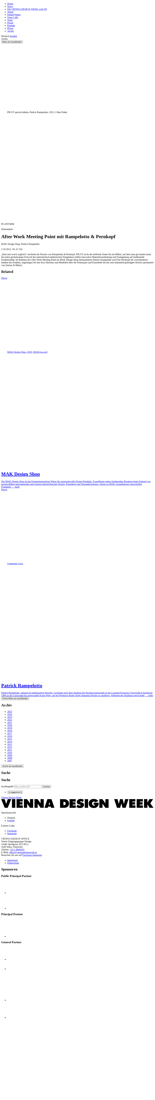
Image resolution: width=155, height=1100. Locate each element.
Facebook (27, 855)
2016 (9, 736)
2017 (9, 733)
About (10, 12)
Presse (10, 23)
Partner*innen (14, 14)
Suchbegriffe (7, 786)
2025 (9, 711)
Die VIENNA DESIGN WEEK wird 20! (27, 9)
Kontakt (11, 25)
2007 (9, 760)
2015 (9, 739)
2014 (9, 741)
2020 (9, 725)
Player (10, 28)
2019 (9, 728)
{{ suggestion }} (15, 792)
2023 (9, 717)
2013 (9, 744)
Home (10, 3)
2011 (9, 749)
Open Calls (12, 17)
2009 (9, 755)
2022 (9, 719)
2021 (9, 722)
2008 (9, 758)
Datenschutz (13, 863)
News (10, 6)
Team (10, 20)
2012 (9, 747)
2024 (9, 714)
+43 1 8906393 (17, 849)
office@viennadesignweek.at (23, 852)
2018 (9, 730)
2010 (9, 752)
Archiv (10, 31)
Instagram (37, 855)
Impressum (12, 860)
